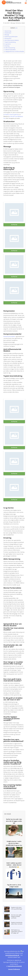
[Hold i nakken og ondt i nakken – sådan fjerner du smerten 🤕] (14, 879)
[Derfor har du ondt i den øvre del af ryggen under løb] (14, 835)
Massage (13, 23)
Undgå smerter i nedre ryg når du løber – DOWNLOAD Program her (14, 843)
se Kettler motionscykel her (11, 114)
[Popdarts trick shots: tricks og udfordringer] (7, 909)
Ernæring (6, 46)
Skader (23, 23)
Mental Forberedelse (10, 49)
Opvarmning (7, 31)
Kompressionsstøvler (9, 336)
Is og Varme (7, 44)
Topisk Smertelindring (10, 42)
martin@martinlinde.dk (12, 955)
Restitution (18, 23)
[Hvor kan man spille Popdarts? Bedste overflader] (7, 917)
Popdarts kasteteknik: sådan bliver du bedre (16, 923)
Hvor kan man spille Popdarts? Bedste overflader (16, 916)
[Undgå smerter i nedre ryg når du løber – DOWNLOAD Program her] (14, 857)
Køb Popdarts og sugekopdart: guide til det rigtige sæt (16, 931)
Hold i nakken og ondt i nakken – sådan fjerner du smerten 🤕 (14, 865)
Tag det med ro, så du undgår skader (14, 886)
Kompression (7, 38)
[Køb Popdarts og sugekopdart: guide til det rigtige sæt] (7, 932)
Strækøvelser (7, 33)
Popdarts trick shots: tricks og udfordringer (16, 908)
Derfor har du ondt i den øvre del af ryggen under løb (14, 821)
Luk (16, 28)
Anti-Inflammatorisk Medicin (11, 40)
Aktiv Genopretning (9, 47)
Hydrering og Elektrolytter (11, 36)
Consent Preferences (14, 969)
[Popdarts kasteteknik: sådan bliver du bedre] (7, 924)
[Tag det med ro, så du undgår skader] (14, 898)
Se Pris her (14, 224)
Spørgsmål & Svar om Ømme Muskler (14, 51)
